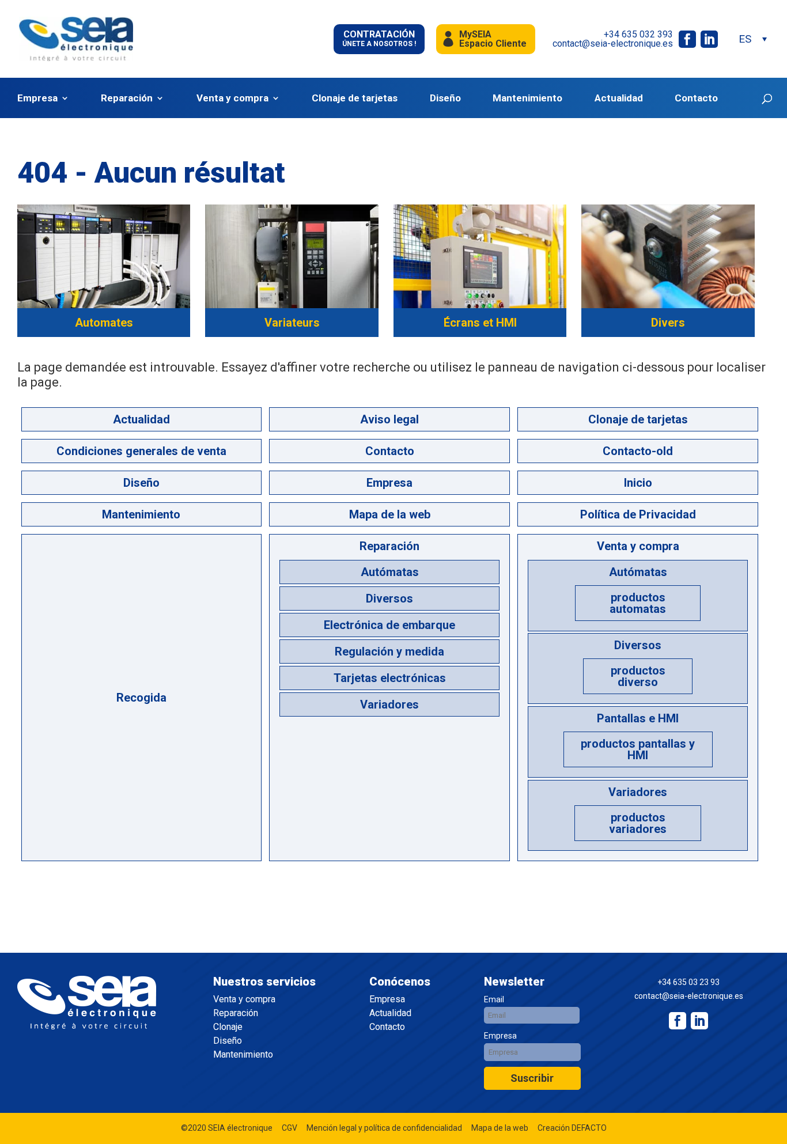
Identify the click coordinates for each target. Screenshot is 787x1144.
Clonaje (228, 1027)
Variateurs (292, 322)
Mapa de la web (389, 514)
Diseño (445, 98)
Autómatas (390, 572)
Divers (668, 322)
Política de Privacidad (638, 514)
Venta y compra (232, 98)
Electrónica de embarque (389, 625)
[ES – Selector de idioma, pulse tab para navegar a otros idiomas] (752, 39)
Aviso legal (389, 419)
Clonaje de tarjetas (355, 98)
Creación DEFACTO (572, 1127)
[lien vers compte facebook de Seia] (687, 39)
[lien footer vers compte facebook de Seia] (677, 1020)
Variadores (389, 704)
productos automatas (638, 603)
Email (494, 999)
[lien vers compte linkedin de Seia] (709, 39)
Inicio (638, 483)
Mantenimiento (527, 98)
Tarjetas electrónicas (390, 678)
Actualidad (619, 98)
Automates (104, 322)
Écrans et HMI (480, 322)
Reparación (127, 98)
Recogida (141, 697)
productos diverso (638, 676)
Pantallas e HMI (638, 718)
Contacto (696, 98)
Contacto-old (638, 451)
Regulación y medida (389, 651)
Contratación (379, 38)
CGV (289, 1127)
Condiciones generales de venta (141, 451)
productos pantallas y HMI (638, 749)
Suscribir (532, 1078)
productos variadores (638, 823)
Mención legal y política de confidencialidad (384, 1127)
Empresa (37, 98)
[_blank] (699, 1020)
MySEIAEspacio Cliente (493, 39)
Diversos (389, 598)
